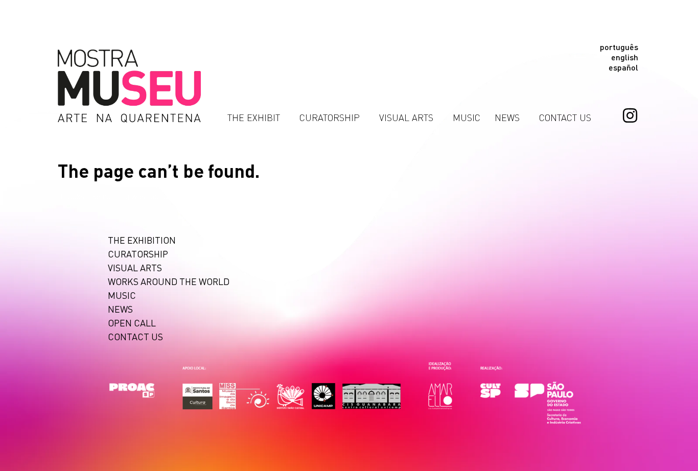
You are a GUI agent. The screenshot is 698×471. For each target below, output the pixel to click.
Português (619, 47)
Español (623, 67)
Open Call (132, 322)
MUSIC (466, 117)
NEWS (507, 117)
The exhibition (142, 240)
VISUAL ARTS (406, 117)
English (624, 57)
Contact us (565, 117)
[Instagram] (630, 115)
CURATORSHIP (329, 117)
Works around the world (168, 281)
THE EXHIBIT (253, 117)
